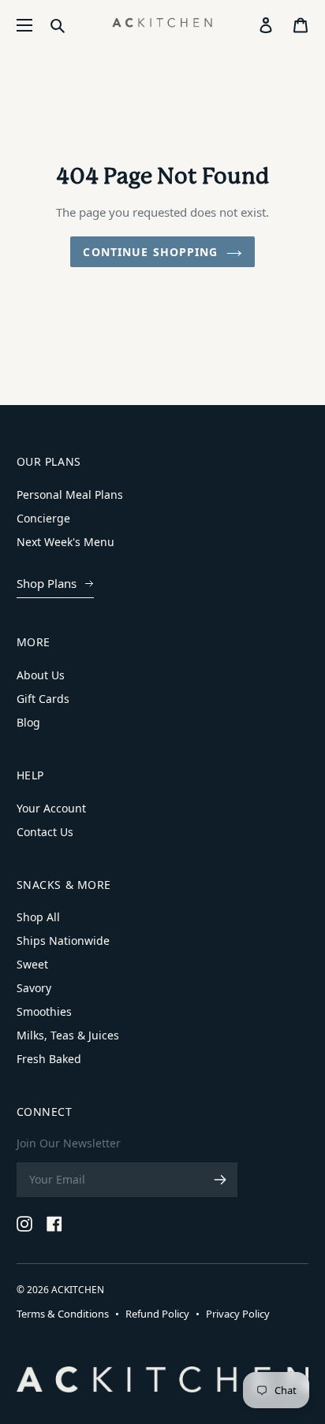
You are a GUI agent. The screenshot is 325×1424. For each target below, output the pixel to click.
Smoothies (44, 1011)
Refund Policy (157, 1314)
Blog (28, 722)
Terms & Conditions (63, 1314)
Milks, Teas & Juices (68, 1035)
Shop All (38, 916)
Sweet (32, 964)
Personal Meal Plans (70, 494)
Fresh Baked (49, 1058)
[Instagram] (24, 1224)
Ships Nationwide (63, 940)
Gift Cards (43, 698)
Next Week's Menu (65, 541)
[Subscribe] (220, 1179)
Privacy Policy (238, 1314)
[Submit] (57, 25)
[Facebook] (54, 1224)
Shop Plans (47, 583)
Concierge (43, 518)
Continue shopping (150, 251)
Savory (34, 987)
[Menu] (24, 25)
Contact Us (45, 831)
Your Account (51, 808)
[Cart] (300, 25)
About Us (41, 674)
